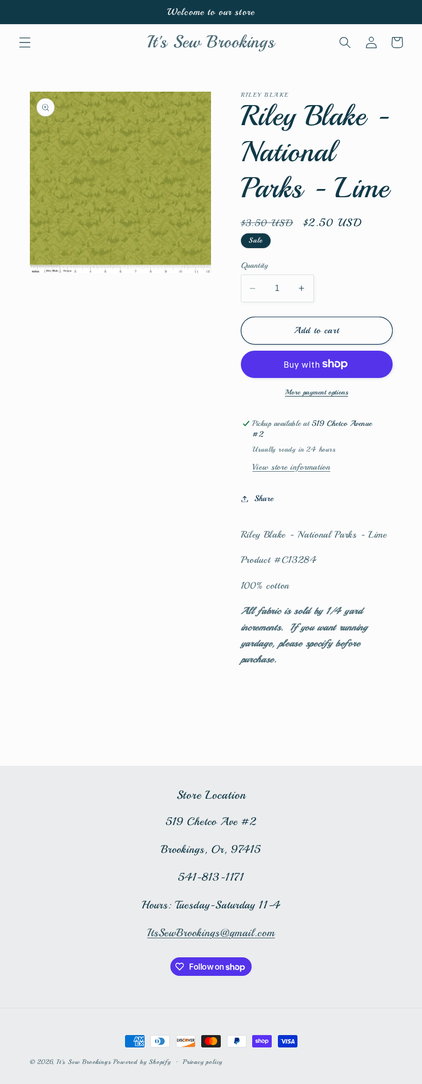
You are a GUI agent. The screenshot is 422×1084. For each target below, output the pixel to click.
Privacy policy (202, 1062)
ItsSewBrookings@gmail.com (211, 932)
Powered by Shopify (142, 1062)
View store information (291, 467)
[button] (25, 42)
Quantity (254, 265)
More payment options (316, 392)
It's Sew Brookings (84, 1062)
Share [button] (263, 498)
